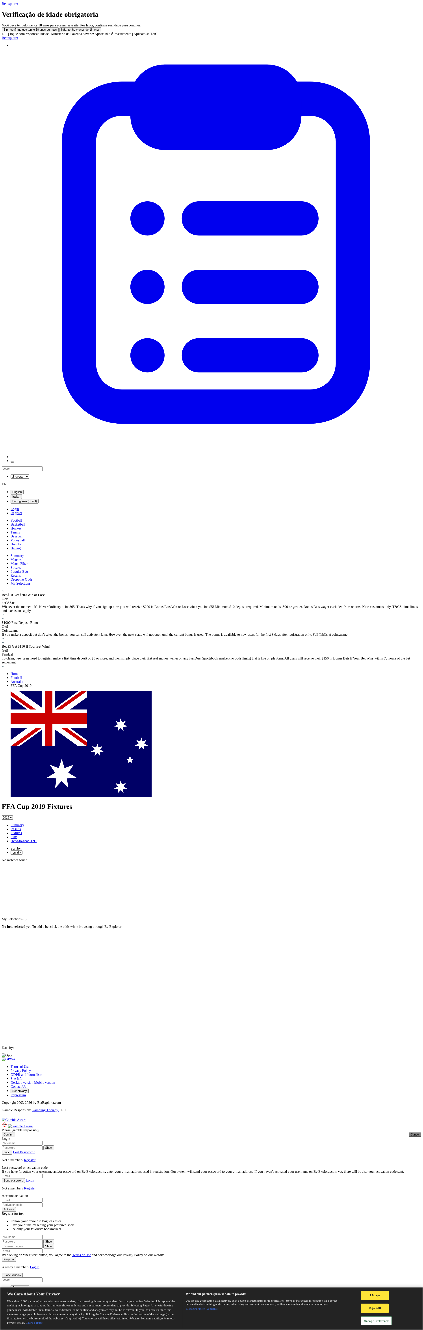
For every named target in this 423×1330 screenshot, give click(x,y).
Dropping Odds (21, 579)
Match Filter (19, 563)
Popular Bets (19, 571)
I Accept (375, 1295)
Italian (16, 496)
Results (16, 575)
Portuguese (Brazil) (24, 501)
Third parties (34, 1322)
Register (16, 513)
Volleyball (18, 540)
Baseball (16, 536)
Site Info (16, 1078)
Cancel (415, 1134)
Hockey (16, 528)
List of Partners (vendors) (201, 1308)
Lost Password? (24, 1152)
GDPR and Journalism (26, 1074)
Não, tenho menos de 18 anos (80, 29)
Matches (16, 559)
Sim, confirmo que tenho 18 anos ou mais (30, 29)
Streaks (16, 567)
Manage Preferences (376, 1321)
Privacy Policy (21, 1071)
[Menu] (12, 462)
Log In (34, 1267)
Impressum (18, 1095)
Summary (17, 556)
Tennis (15, 532)
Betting (16, 548)
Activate (9, 1209)
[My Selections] (216, 457)
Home (15, 674)
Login (15, 509)
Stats (14, 837)
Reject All (375, 1308)
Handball (17, 544)
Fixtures (16, 833)
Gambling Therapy (45, 1110)
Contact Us (18, 1086)
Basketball (18, 524)
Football (16, 520)
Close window (12, 1275)
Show (48, 1147)
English (17, 492)
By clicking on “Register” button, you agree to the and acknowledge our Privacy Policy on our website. (83, 1255)
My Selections (20, 583)
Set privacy (19, 1091)
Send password (13, 1180)
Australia (17, 682)
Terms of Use (20, 1067)
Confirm (8, 1134)
